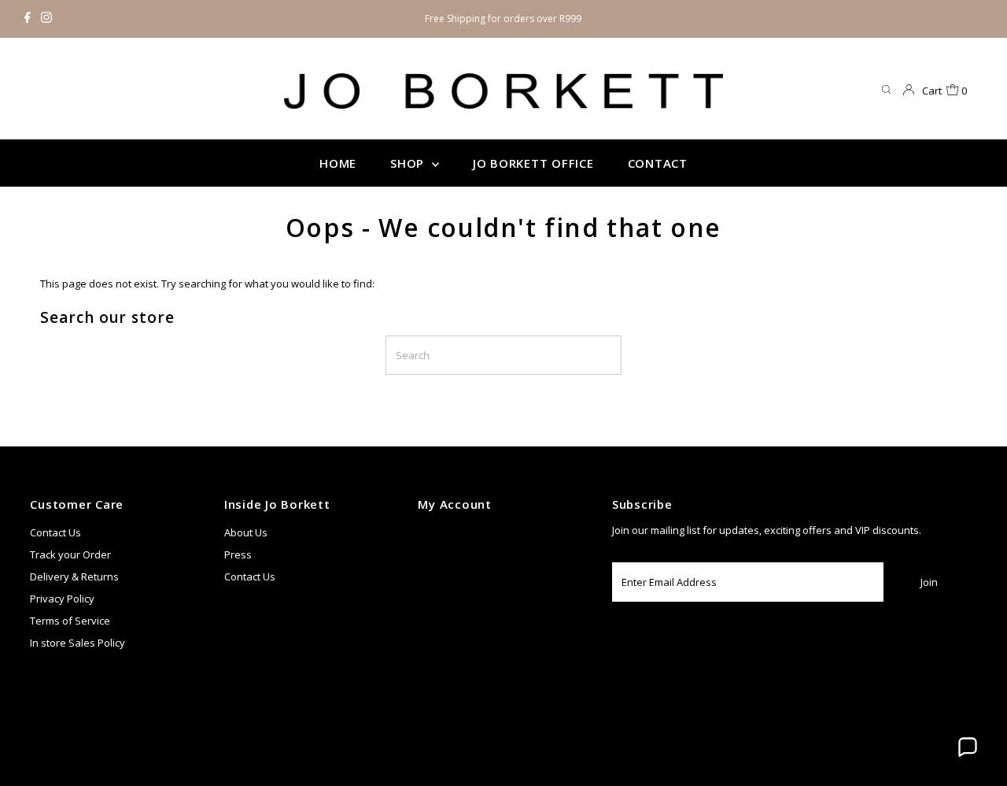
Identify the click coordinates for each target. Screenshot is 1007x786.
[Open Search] (886, 90)
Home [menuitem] (337, 163)
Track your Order (70, 554)
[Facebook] (27, 19)
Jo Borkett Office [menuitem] (533, 163)
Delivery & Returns (74, 576)
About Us (245, 532)
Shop (409, 163)
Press (238, 554)
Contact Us (55, 532)
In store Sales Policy (77, 643)
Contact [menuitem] (658, 163)
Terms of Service (70, 621)
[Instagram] (46, 19)
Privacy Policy (62, 598)
